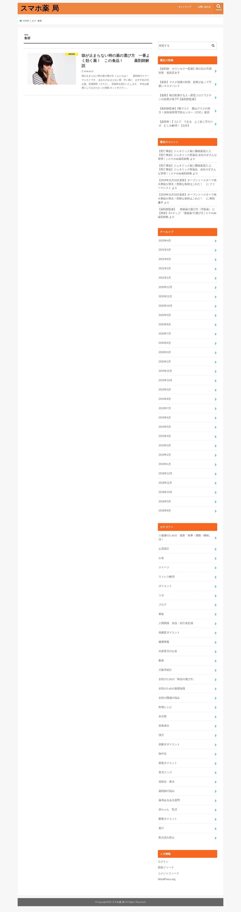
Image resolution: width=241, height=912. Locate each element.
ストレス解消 (166, 576)
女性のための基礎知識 (172, 688)
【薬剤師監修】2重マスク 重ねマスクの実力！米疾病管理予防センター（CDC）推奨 (184, 110)
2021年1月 (165, 277)
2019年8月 (165, 399)
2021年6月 (165, 259)
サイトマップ (184, 7)
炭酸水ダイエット (169, 744)
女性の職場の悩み (169, 697)
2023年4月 (165, 240)
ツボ (161, 595)
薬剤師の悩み (166, 791)
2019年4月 (165, 436)
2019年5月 (165, 426)
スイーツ (164, 567)
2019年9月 (165, 389)
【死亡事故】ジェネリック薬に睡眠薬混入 (183, 151)
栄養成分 (164, 725)
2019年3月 (165, 445)
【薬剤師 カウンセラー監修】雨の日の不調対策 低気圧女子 (185, 70)
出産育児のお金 (168, 651)
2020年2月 (165, 361)
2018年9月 (165, 501)
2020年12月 (165, 287)
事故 (161, 614)
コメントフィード (168, 873)
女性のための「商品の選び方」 (177, 679)
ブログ (163, 604)
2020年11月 (165, 296)
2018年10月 (165, 492)
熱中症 (163, 753)
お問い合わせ (204, 7)
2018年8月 (165, 510)
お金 (161, 558)
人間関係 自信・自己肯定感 (176, 623)
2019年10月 (165, 380)
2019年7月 (165, 408)
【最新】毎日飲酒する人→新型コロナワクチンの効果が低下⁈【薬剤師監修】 (185, 97)
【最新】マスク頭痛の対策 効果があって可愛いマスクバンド (185, 84)
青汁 (161, 828)
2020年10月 (165, 305)
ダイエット (165, 586)
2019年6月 (165, 417)
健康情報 (164, 641)
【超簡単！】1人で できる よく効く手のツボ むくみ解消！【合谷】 (186, 123)
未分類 (163, 716)
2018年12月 (165, 473)
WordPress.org (166, 879)
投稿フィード (166, 867)
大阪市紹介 (165, 669)
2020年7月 (165, 333)
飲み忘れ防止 (166, 837)
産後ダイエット (168, 763)
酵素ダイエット (168, 818)
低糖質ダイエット (169, 632)
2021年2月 (165, 268)
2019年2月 (165, 454)
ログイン (163, 861)
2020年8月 (165, 324)
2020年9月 (165, 315)
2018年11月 (165, 482)
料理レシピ (165, 707)
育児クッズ (165, 772)
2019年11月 (165, 371)
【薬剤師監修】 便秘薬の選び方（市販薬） (185, 209)
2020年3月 (165, 352)
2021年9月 (165, 249)
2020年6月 (165, 343)
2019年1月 (165, 464)
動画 (161, 660)
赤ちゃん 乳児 (168, 809)
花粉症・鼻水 (166, 781)
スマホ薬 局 (39, 8)
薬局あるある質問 (169, 800)
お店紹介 (164, 548)
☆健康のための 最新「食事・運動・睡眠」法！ (185, 537)
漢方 (161, 735)
